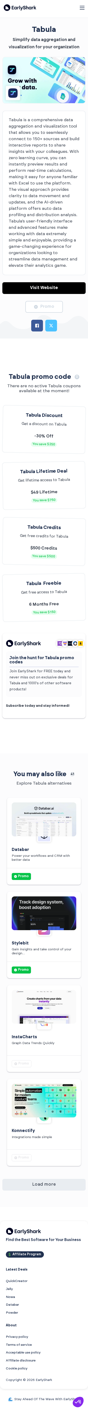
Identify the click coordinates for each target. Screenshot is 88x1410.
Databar (12, 1304)
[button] (78, 1402)
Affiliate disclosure (21, 1360)
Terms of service (19, 1344)
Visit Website (44, 288)
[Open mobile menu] (82, 8)
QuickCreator (16, 1281)
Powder (12, 1312)
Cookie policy (16, 1368)
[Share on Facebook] (37, 325)
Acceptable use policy (23, 1352)
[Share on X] (51, 325)
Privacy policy (17, 1337)
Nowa (10, 1297)
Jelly (9, 1289)
